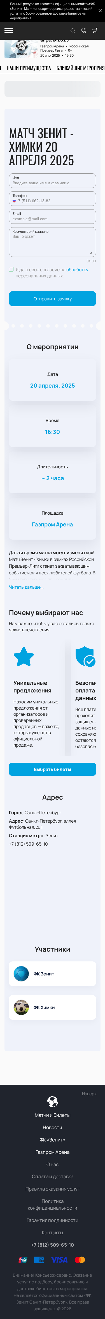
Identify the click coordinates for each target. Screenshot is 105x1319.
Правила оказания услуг (52, 1189)
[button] (15, 201)
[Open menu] (8, 31)
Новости (52, 1127)
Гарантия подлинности (52, 1220)
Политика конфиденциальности (52, 1204)
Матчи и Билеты (52, 1115)
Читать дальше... (26, 587)
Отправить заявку (53, 299)
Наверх (89, 1094)
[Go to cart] (95, 30)
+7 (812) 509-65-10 (28, 844)
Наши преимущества (29, 68)
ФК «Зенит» (53, 1139)
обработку (77, 269)
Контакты (52, 1232)
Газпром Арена (52, 46)
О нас (52, 1164)
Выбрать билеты (52, 769)
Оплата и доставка (52, 1176)
